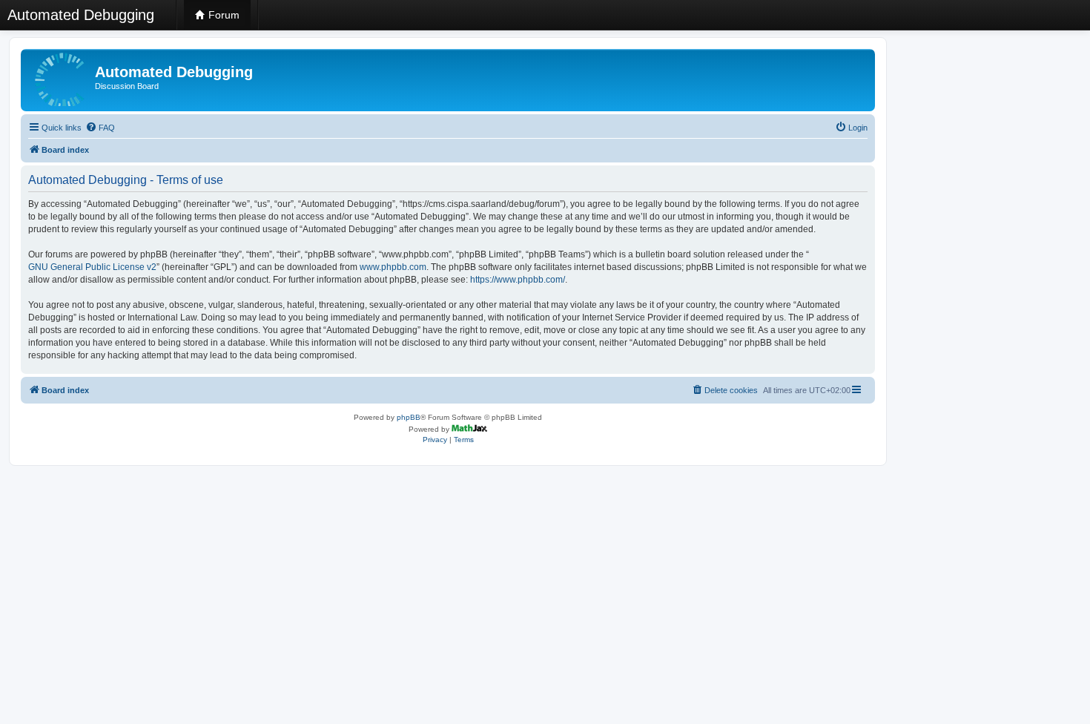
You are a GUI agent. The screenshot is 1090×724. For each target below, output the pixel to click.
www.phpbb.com (393, 267)
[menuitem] (100, 127)
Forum (222, 15)
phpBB (408, 417)
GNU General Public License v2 (92, 267)
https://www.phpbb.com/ (517, 279)
